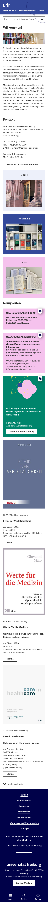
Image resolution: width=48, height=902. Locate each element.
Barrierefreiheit (24, 800)
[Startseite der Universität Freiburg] (6, 5)
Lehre (24, 262)
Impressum (24, 806)
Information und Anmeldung (18, 369)
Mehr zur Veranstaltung (22, 431)
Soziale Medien (24, 883)
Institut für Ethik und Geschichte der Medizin (23, 10)
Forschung (24, 218)
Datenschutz (24, 812)
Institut (24, 175)
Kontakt (24, 795)
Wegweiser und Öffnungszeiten (24, 823)
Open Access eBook (12, 767)
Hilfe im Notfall (24, 817)
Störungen (24, 828)
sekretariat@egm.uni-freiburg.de (24, 148)
